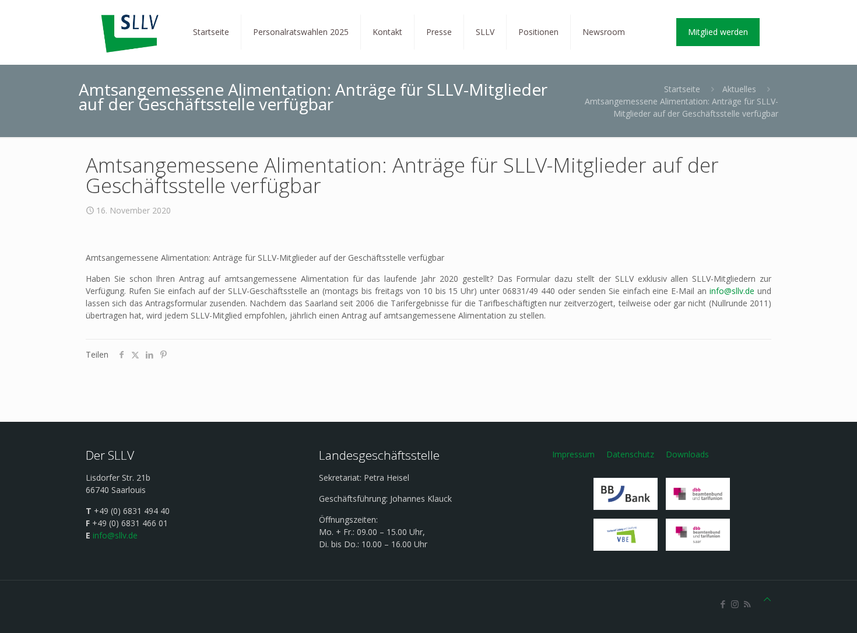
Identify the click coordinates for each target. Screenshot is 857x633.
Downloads (687, 454)
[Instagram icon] (734, 604)
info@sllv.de (732, 290)
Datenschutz (630, 454)
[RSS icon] (747, 604)
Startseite (682, 89)
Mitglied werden (718, 31)
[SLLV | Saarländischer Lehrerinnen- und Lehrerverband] (130, 32)
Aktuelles (739, 89)
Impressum (573, 454)
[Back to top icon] (767, 599)
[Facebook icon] (722, 604)
